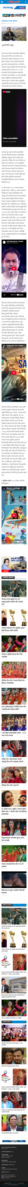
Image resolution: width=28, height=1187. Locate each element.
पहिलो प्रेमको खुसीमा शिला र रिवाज (10, 1066)
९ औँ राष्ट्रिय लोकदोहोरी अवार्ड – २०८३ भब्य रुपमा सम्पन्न (14, 734)
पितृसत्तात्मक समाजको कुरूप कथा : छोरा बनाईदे (13, 839)
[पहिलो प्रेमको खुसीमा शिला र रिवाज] (14, 1056)
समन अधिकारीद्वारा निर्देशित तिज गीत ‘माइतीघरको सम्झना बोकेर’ (14, 708)
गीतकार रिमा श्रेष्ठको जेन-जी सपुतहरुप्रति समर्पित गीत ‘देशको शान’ (12, 602)
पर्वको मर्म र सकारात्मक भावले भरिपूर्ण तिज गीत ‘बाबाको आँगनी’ (12, 760)
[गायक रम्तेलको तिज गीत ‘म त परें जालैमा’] (14, 853)
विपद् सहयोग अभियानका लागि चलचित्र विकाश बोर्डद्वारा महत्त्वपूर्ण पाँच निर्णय (13, 996)
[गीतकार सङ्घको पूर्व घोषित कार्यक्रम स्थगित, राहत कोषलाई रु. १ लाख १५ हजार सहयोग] (14, 962)
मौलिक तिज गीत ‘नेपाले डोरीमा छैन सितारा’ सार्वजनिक (13, 681)
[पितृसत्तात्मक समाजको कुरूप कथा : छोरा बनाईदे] (14, 827)
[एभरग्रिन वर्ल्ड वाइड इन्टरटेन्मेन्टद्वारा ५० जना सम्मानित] (14, 1033)
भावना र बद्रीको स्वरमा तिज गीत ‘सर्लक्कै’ (12, 655)
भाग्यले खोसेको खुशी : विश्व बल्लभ (10, 1133)
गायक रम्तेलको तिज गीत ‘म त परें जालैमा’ (12, 865)
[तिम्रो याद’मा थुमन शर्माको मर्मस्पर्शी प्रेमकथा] (14, 880)
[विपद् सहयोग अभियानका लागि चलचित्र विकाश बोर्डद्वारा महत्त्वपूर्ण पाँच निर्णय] (14, 985)
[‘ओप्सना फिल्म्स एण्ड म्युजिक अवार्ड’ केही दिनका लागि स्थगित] (14, 617)
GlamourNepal (5, 1185)
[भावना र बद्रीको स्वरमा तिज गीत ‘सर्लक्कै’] (14, 644)
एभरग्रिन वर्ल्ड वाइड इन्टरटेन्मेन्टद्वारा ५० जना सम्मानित (12, 1044)
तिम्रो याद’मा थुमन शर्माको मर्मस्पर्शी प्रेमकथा (13, 891)
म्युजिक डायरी (5, 23)
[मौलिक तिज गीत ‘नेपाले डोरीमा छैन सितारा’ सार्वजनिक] (14, 670)
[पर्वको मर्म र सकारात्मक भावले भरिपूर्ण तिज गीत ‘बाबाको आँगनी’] (14, 749)
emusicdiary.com (15, 1183)
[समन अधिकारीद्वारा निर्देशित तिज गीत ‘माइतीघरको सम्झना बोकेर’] (14, 696)
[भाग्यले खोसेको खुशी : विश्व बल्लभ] (14, 1123)
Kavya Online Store (22, 1185)
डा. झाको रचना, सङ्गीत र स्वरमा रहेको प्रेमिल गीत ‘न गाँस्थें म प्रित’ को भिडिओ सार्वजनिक (14, 812)
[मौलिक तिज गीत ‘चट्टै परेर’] (14, 775)
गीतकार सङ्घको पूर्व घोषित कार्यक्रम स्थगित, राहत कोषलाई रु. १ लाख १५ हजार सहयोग (14, 973)
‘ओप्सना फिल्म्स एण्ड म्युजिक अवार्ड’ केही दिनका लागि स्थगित (13, 629)
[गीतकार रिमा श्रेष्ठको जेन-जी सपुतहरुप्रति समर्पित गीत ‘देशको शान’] (14, 589)
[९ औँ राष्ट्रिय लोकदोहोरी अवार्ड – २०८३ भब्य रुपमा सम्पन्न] (14, 722)
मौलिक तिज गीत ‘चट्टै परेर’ (10, 785)
